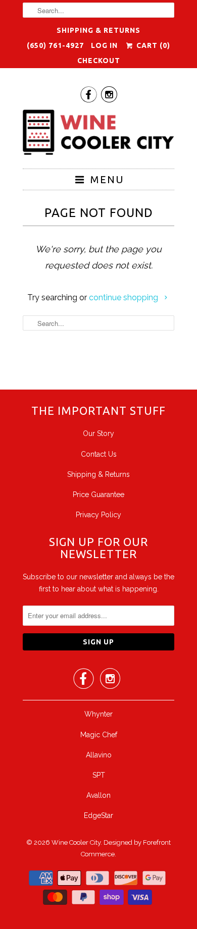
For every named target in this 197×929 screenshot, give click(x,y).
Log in (104, 45)
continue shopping (124, 297)
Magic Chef (98, 735)
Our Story (98, 433)
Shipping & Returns (98, 30)
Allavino (99, 755)
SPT (98, 775)
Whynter (98, 714)
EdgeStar (98, 815)
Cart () (152, 45)
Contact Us (99, 454)
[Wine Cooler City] (98, 135)
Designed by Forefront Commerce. (126, 848)
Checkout (98, 61)
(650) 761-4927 (55, 45)
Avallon (98, 795)
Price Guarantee (98, 494)
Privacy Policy (98, 515)
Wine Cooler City (76, 842)
